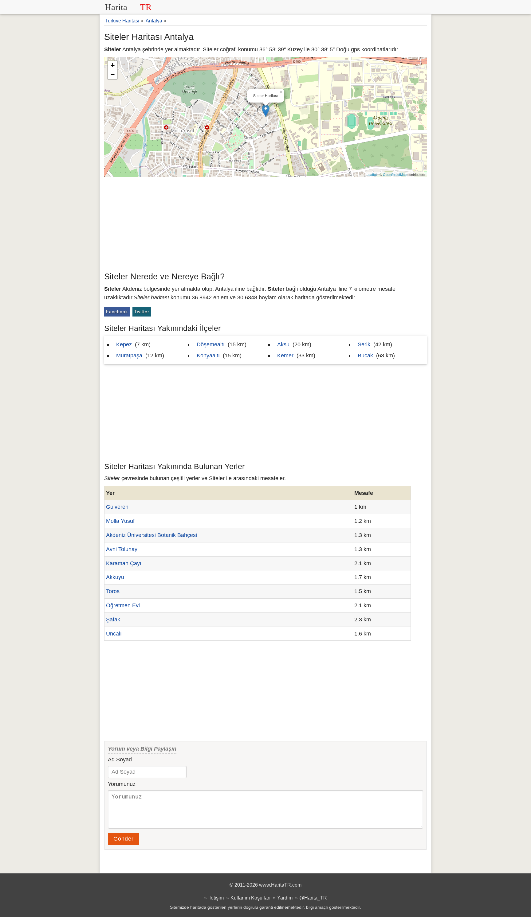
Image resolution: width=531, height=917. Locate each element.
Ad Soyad (120, 759)
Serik (364, 344)
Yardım (285, 897)
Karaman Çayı (123, 563)
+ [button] (113, 65)
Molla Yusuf (120, 521)
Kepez (124, 344)
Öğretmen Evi (123, 605)
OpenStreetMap (395, 174)
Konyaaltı (208, 355)
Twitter (141, 311)
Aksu (283, 344)
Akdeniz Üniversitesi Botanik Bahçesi (151, 535)
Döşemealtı (211, 344)
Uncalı (114, 634)
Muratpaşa (129, 355)
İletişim (216, 897)
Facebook (117, 311)
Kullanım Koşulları (250, 897)
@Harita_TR (313, 897)
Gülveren (117, 507)
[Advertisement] (265, 223)
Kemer (285, 355)
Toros (113, 591)
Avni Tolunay (121, 549)
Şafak (113, 619)
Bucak (365, 355)
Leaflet (372, 174)
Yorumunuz (122, 784)
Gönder (123, 839)
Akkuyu (115, 577)
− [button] (113, 74)
